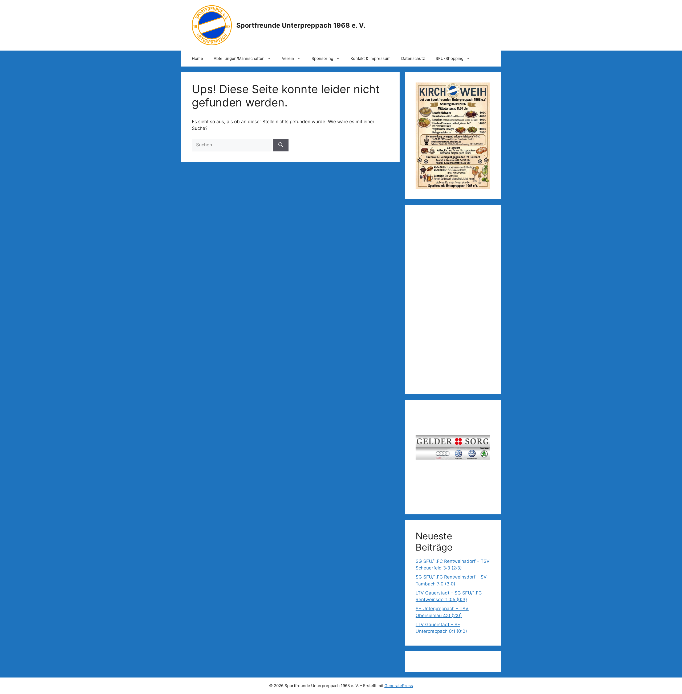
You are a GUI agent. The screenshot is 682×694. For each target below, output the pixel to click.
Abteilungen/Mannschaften (239, 58)
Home (197, 58)
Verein (288, 58)
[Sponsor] (453, 449)
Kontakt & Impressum (371, 58)
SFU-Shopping (450, 58)
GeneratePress (398, 685)
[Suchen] (281, 145)
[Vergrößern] (483, 89)
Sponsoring (322, 58)
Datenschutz (413, 58)
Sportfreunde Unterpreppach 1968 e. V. (300, 25)
